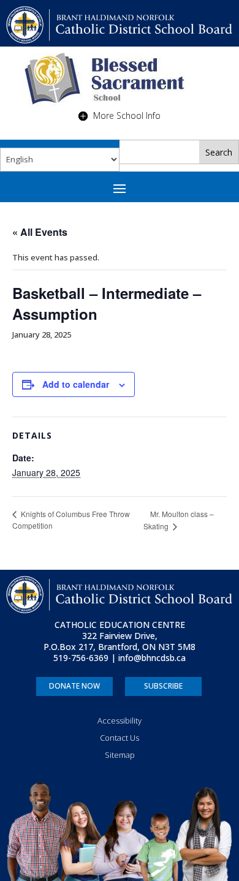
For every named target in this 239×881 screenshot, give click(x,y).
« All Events (39, 232)
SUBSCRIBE (163, 686)
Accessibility (119, 720)
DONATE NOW (74, 686)
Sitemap (120, 754)
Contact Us (119, 737)
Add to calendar (75, 384)
